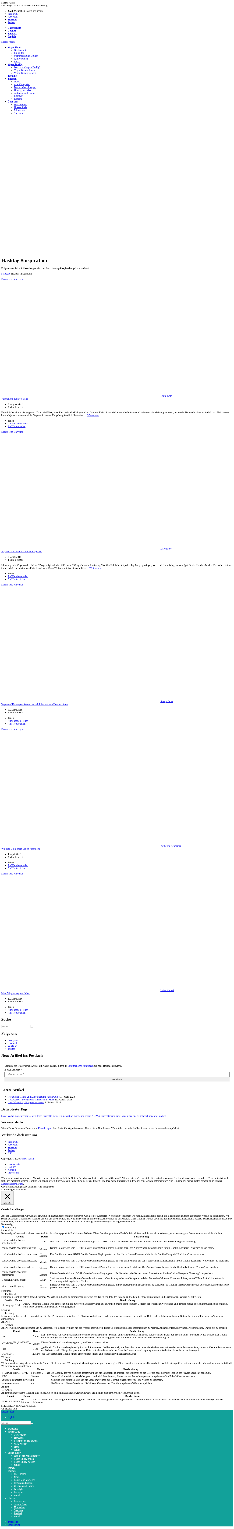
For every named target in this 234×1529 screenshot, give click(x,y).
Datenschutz (14, 1164)
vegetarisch (143, 1116)
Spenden (18, 113)
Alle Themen (20, 1474)
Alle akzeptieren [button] (46, 1186)
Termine (12, 1467)
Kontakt (12, 1169)
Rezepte (18, 98)
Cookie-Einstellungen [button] (12, 1186)
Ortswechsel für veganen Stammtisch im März (31, 1099)
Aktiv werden (21, 58)
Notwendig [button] (7, 1224)
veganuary (127, 1116)
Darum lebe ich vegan (25, 87)
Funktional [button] (6, 1290)
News (17, 81)
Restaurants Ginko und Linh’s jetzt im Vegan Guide (34, 1096)
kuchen (162, 1116)
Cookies (12, 1167)
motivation (79, 1116)
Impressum (13, 1172)
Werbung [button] (6, 1357)
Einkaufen (19, 53)
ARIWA (96, 1116)
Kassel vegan (8, 41)
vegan (11, 1116)
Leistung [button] (5, 1310)
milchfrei (153, 1116)
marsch (18, 1116)
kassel (4, 1116)
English (11, 1417)
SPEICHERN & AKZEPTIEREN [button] (18, 1405)
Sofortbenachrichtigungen (81, 1065)
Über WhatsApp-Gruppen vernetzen (26, 1102)
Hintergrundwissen (23, 90)
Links (17, 61)
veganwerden (29, 1116)
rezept (88, 1116)
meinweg (57, 1116)
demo (39, 1116)
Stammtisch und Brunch (26, 55)
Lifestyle (18, 96)
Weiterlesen (93, 415)
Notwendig (10, 1227)
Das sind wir (20, 104)
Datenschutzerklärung (12, 1183)
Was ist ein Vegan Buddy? (27, 67)
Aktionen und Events (24, 93)
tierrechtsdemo (108, 1116)
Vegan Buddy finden (24, 70)
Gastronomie (20, 50)
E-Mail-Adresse (13, 1069)
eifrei (118, 1116)
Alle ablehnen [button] (30, 1186)
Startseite (5, 273)
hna (135, 1116)
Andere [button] (5, 1386)
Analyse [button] (5, 1321)
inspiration (68, 1116)
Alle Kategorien (22, 84)
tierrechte (47, 1116)
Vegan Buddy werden (25, 73)
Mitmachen (19, 110)
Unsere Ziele (20, 107)
